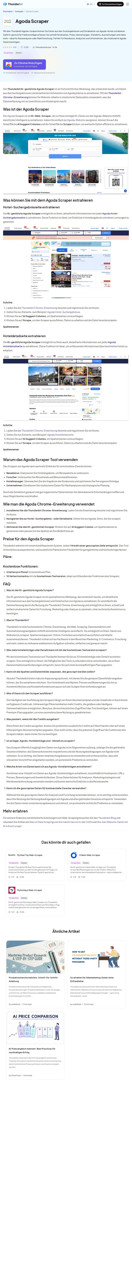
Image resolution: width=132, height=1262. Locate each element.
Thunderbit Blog (107, 817)
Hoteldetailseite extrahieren (24, 336)
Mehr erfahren (15, 811)
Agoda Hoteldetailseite (60, 434)
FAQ (7, 584)
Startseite (8, 11)
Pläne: (8, 556)
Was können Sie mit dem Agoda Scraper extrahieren (48, 200)
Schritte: (8, 302)
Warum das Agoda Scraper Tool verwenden (40, 459)
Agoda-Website (76, 119)
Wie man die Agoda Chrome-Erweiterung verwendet (48, 504)
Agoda (11, 115)
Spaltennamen (11, 326)
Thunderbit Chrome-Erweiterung (39, 307)
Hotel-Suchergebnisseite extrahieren (31, 207)
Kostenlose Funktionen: (21, 566)
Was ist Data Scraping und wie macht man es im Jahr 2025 (61, 821)
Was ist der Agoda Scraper (26, 109)
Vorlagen (19, 11)
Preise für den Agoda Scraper (28, 539)
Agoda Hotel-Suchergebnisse (63, 311)
